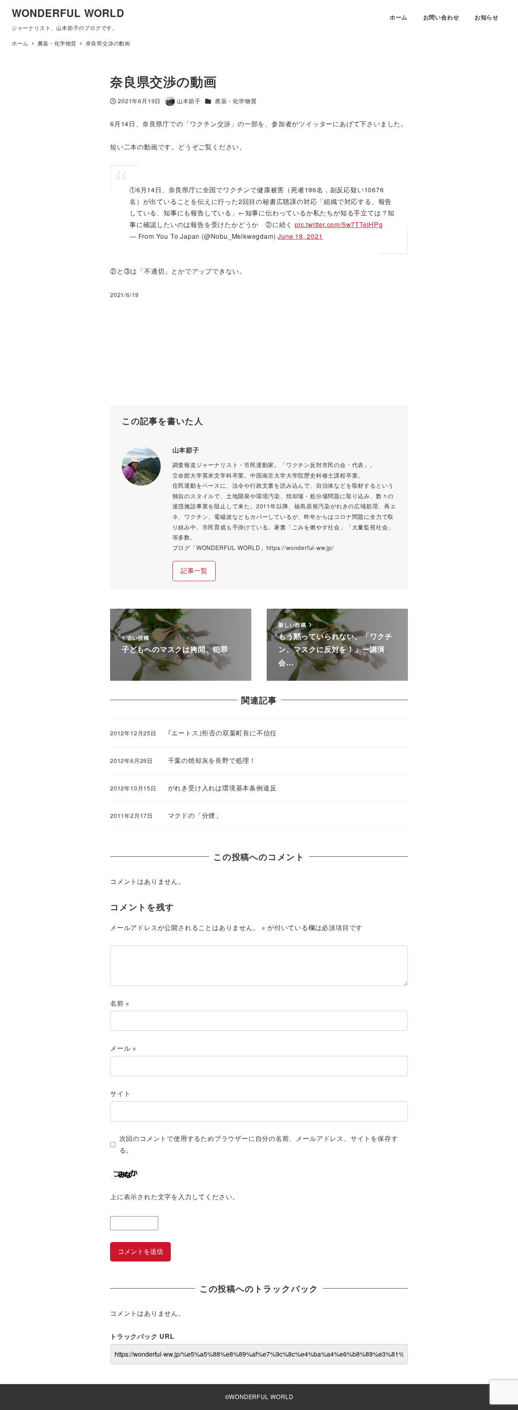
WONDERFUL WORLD (68, 12)
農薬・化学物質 (236, 101)
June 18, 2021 (300, 236)
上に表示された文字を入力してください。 (174, 1196)
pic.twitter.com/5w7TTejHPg (339, 224)
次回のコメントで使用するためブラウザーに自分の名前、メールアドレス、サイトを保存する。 (258, 1144)
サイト (120, 1093)
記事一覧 (194, 570)
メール (123, 1048)
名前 (120, 1003)
